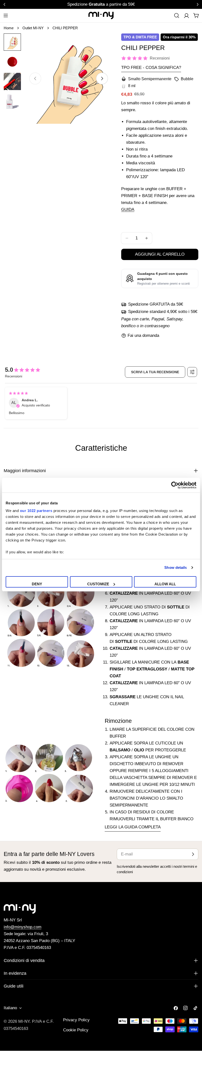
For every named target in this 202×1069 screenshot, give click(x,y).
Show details (175, 567)
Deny (37, 584)
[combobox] (177, 15)
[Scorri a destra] (102, 78)
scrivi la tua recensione (155, 372)
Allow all (165, 584)
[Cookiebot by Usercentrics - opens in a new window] (174, 485)
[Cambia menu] (6, 15)
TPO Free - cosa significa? (151, 67)
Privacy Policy (76, 1020)
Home (9, 28)
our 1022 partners (36, 511)
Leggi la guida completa (133, 827)
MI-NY (24, 1021)
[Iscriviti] (193, 854)
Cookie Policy (75, 1030)
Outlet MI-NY (33, 28)
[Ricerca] (177, 15)
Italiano (10, 1008)
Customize (98, 584)
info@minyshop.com (22, 927)
